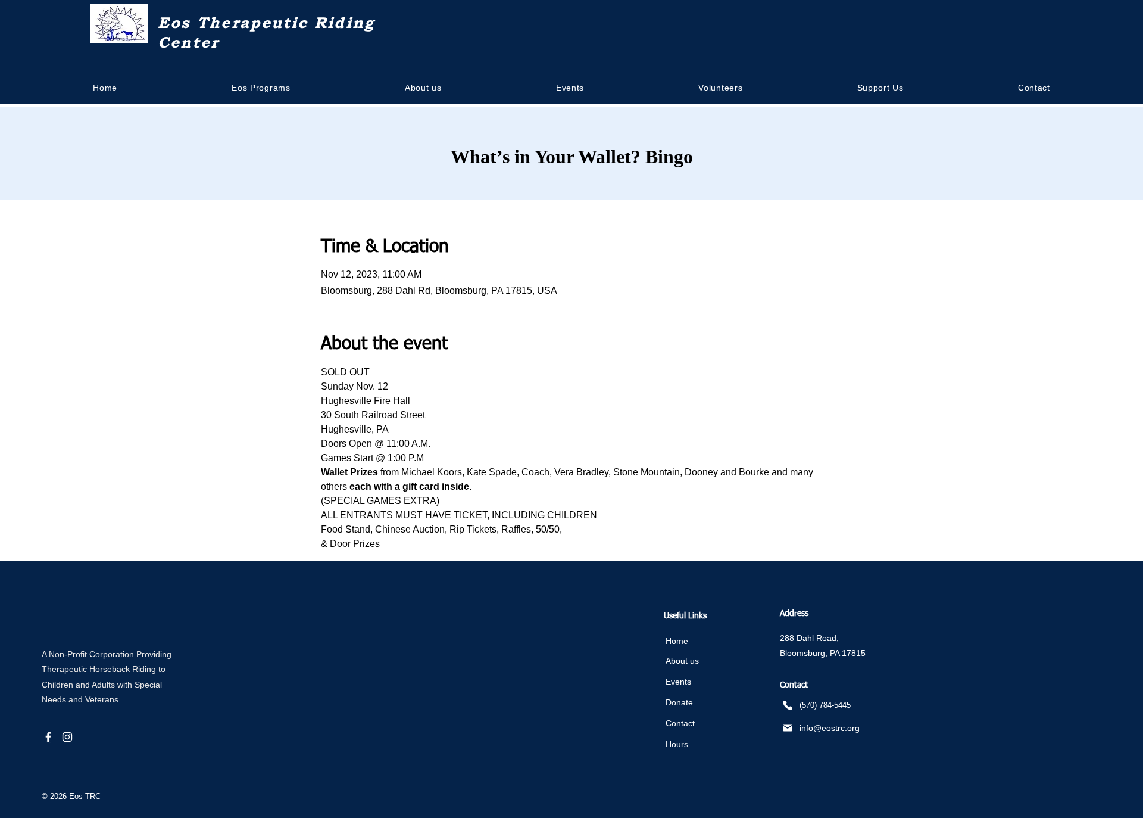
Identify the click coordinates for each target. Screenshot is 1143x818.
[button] (423, 87)
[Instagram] (67, 737)
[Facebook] (48, 737)
